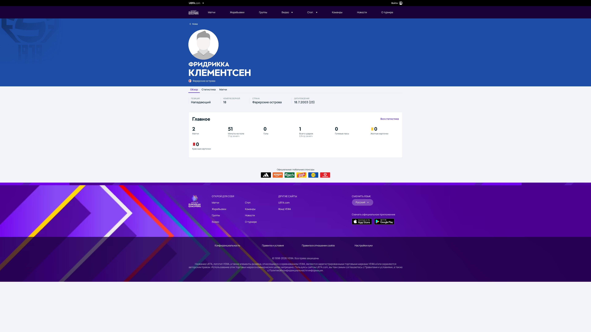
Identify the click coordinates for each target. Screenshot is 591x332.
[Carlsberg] (290, 175)
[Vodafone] (325, 175)
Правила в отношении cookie (318, 245)
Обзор (194, 89)
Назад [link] (195, 24)
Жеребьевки (219, 209)
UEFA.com (284, 202)
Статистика (209, 89)
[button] (287, 12)
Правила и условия (273, 245)
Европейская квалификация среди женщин (193, 12)
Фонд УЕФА (284, 209)
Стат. (248, 202)
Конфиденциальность (227, 245)
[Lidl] (313, 175)
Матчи (223, 89)
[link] (211, 12)
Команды (250, 209)
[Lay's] (301, 175)
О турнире (251, 221)
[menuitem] (215, 12)
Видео (215, 221)
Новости (250, 215)
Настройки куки (364, 245)
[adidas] (266, 175)
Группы (216, 215)
